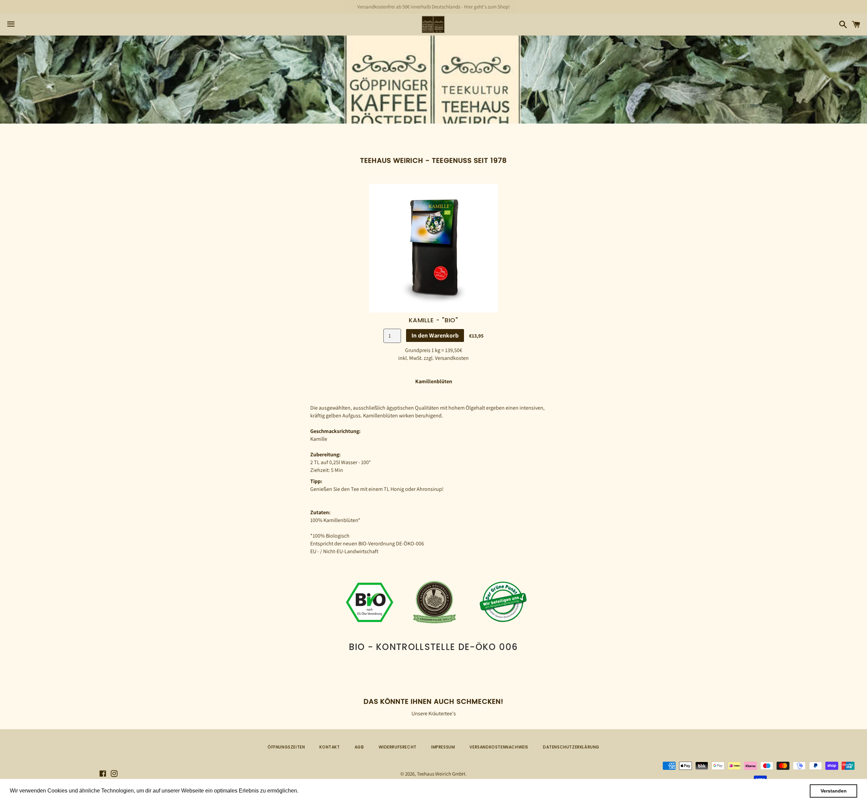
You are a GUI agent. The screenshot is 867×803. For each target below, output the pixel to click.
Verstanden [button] (834, 791)
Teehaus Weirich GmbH (441, 774)
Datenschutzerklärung (571, 747)
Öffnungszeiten (286, 747)
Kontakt (329, 747)
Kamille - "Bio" (434, 320)
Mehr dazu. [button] (314, 791)
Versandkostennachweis (498, 747)
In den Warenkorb (435, 335)
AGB (359, 747)
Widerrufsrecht (398, 747)
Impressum (443, 747)
